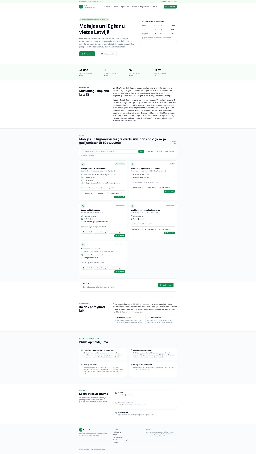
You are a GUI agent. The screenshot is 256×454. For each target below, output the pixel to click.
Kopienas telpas (169, 151)
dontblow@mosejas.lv (125, 395)
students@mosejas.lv (91, 219)
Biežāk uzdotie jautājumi (140, 7)
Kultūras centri (150, 151)
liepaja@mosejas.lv (139, 219)
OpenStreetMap (114, 193)
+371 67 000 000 (89, 177)
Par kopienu (107, 7)
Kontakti (154, 7)
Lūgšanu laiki (125, 7)
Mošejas (159, 151)
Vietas (116, 7)
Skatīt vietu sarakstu (106, 54)
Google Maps (100, 193)
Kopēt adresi (88, 193)
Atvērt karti (171, 7)
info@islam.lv (88, 180)
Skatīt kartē (121, 197)
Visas (141, 151)
